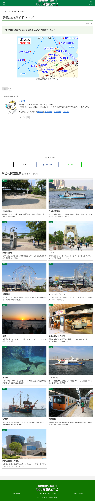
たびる (22, 101)
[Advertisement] (47, 140)
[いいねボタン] (5, 88)
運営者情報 (16, 493)
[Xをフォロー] (24, 117)
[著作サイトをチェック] (20, 117)
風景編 (40, 112)
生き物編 (48, 112)
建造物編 (57, 112)
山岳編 (66, 112)
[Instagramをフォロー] (28, 117)
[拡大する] (75, 39)
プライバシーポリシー (47, 493)
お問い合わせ (78, 493)
